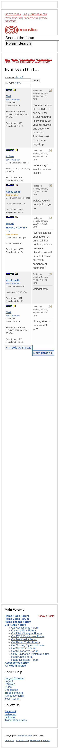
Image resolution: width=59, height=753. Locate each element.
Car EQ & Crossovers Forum (27, 636)
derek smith (12, 280)
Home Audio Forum (17, 616)
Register (10, 684)
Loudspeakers (38, 14)
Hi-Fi (25, 14)
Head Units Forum (22, 657)
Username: (14, 77)
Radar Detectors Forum (24, 659)
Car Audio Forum (15, 624)
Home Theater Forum (18, 621)
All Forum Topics (15, 665)
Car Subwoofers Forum (24, 651)
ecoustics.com (25, 735)
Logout (9, 681)
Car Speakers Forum (23, 648)
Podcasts (11, 21)
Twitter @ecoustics (16, 720)
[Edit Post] (50, 90)
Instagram (10, 714)
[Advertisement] (29, 479)
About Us (9, 740)
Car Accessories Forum (24, 627)
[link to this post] (14, 90)
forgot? (18, 83)
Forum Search (18, 43)
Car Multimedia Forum (24, 639)
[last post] (11, 90)
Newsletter (35, 740)
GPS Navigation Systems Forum (30, 654)
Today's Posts (46, 616)
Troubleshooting (14, 692)
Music (43, 18)
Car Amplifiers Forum (23, 630)
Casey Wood (13, 191)
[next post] (9, 90)
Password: (13, 83)
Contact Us (22, 740)
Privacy (46, 740)
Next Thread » (43, 353)
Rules (8, 687)
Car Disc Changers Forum (26, 633)
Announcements (14, 695)
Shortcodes (11, 689)
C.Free (10, 156)
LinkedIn (10, 717)
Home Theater (13, 18)
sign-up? (19, 77)
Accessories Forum (17, 662)
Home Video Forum (17, 618)
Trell (8, 96)
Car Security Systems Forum (27, 645)
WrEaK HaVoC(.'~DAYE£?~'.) (16, 227)
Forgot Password (15, 678)
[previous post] (9, 150)
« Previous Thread (19, 347)
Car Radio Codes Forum (25, 642)
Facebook (10, 711)
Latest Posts (13, 14)
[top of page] (7, 90)
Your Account (12, 698)
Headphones (31, 18)
